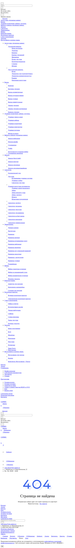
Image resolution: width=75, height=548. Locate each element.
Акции (3, 507)
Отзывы (6, 376)
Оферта (3, 534)
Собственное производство (12, 373)
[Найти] (2, 14)
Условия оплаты (9, 382)
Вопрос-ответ (8, 390)
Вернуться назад (33, 503)
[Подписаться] (2, 522)
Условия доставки (10, 384)
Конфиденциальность (7, 532)
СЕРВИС (4, 402)
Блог (5, 389)
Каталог (3, 505)
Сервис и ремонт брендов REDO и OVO (17, 387)
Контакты (4, 515)
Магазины (4, 517)
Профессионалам (9, 371)
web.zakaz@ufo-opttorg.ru (12, 468)
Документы (8, 374)
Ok (2, 546)
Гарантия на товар (10, 385)
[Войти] (1, 441)
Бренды (3, 508)
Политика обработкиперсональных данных (8, 529)
